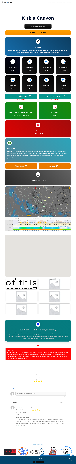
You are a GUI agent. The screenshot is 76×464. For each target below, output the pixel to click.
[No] (72, 460)
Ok (34, 461)
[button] (74, 2)
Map (53, 2)
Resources (59, 2)
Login (13, 388)
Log (64, 2)
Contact (69, 2)
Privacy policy (40, 461)
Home (49, 2)
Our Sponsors (38, 444)
